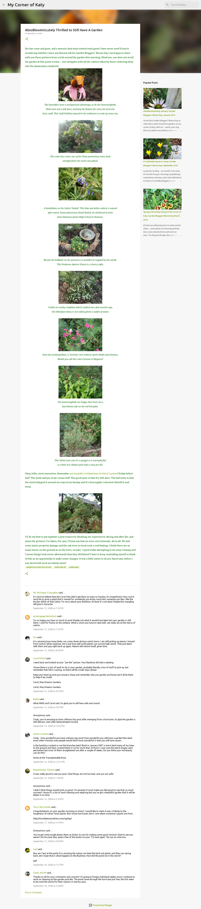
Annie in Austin (40, 734)
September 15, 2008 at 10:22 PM (49, 726)
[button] (26, 39)
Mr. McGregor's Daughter (45, 592)
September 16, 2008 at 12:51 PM (49, 762)
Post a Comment (33, 892)
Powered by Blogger (102, 905)
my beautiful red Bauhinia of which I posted (94, 473)
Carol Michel (39, 658)
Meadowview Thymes (44, 770)
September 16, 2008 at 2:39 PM (48, 799)
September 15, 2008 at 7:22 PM (48, 608)
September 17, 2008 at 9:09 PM (48, 841)
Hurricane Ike (60, 567)
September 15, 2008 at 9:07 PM (48, 707)
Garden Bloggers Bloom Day (38, 567)
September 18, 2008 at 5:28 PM (48, 886)
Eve (35, 637)
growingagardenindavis (45, 616)
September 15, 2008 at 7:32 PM (48, 629)
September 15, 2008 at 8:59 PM (48, 691)
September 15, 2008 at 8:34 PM (48, 650)
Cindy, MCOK (39, 872)
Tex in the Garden (42, 807)
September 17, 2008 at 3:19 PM (48, 822)
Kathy (36, 699)
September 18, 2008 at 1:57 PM (48, 865)
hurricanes (74, 567)
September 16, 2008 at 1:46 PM (48, 778)
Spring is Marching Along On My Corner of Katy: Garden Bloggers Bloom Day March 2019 (162, 216)
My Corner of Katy (26, 4)
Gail (35, 849)
